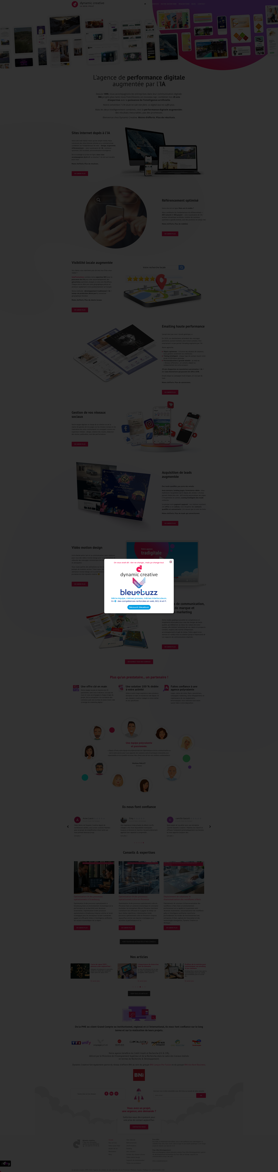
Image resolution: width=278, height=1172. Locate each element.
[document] (139, 586)
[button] (171, 562)
